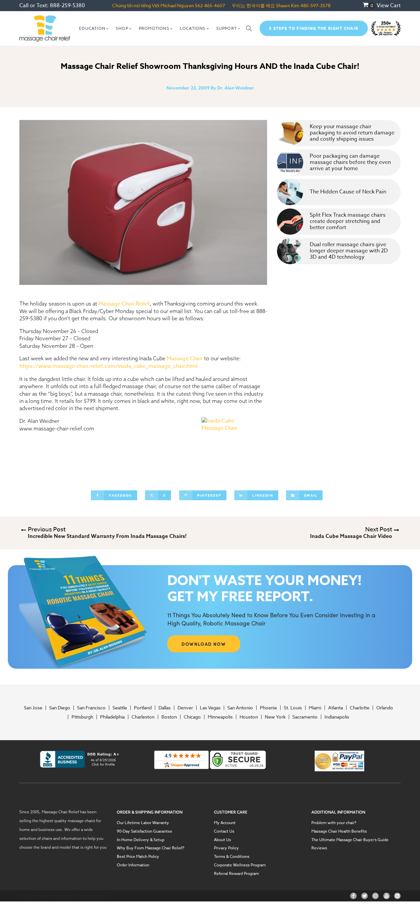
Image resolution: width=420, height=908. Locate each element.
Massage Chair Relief (124, 304)
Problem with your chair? (333, 822)
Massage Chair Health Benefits (339, 831)
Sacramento (305, 717)
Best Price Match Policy (138, 856)
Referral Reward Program (236, 873)
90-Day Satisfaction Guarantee (144, 831)
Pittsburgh (82, 717)
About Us (222, 840)
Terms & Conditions (231, 856)
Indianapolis (337, 717)
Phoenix (268, 707)
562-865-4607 (210, 5)
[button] (94, 28)
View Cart (389, 5)
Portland (143, 707)
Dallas (164, 707)
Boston (169, 717)
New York (275, 717)
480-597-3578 (315, 5)
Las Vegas (210, 707)
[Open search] (249, 28)
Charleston (143, 717)
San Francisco (91, 707)
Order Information (133, 865)
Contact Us (224, 831)
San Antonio (240, 707)
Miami (315, 707)
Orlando (384, 707)
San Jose (33, 707)
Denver (185, 707)
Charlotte (359, 707)
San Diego (59, 707)
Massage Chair (185, 359)
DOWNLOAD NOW (203, 644)
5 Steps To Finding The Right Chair (313, 28)
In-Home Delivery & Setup (140, 840)
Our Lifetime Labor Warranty (143, 822)
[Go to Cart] (369, 6)
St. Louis (293, 707)
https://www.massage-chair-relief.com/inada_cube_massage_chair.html (108, 366)
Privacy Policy (226, 848)
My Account (225, 822)
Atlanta (335, 707)
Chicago (192, 717)
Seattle (120, 707)
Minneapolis (220, 717)
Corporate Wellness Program (240, 865)
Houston (249, 717)
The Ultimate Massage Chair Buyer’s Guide (349, 840)
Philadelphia (112, 717)
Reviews (319, 848)
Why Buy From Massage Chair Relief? (150, 848)
